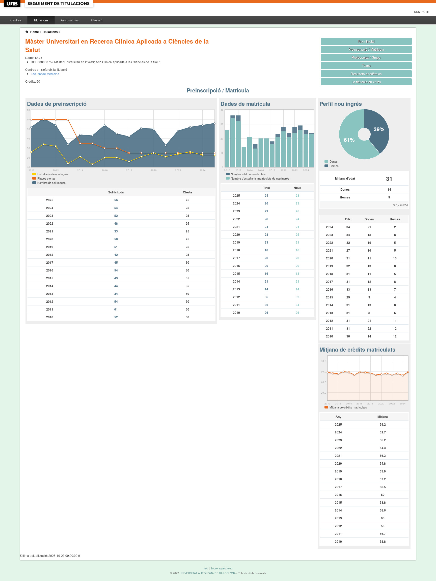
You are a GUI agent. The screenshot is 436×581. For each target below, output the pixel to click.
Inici (206, 568)
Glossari (96, 20)
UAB (12, 3)
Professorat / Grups (366, 57)
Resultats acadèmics (366, 73)
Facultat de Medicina (45, 74)
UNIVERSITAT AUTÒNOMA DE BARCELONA (208, 573)
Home (34, 32)
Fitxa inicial (366, 41)
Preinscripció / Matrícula (366, 49)
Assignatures (70, 20)
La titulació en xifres (366, 81)
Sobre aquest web (221, 568)
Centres (15, 20)
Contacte (421, 12)
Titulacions (41, 20)
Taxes (366, 65)
